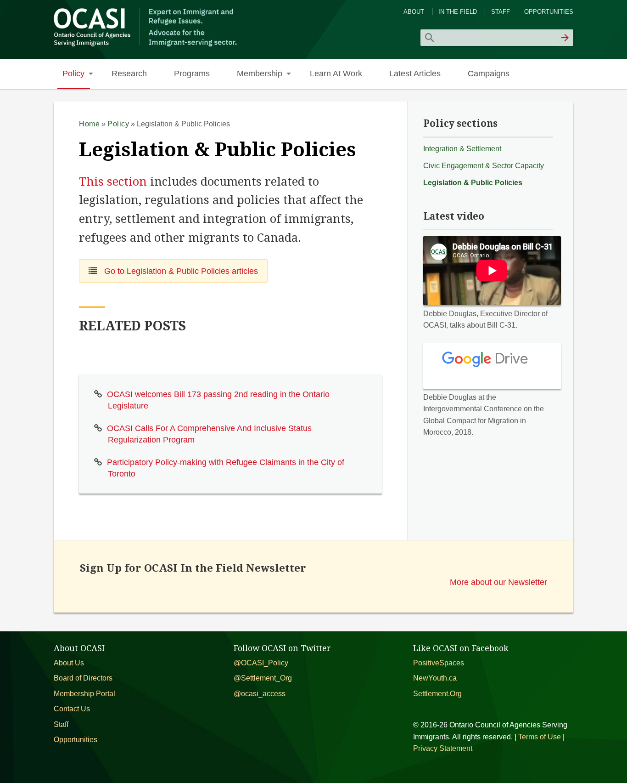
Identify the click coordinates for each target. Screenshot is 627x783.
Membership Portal (84, 694)
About (413, 11)
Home (89, 124)
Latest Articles (415, 73)
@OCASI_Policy (261, 663)
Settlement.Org (437, 694)
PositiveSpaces (438, 663)
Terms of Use (539, 737)
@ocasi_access (260, 694)
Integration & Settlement (462, 149)
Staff (500, 11)
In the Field (457, 11)
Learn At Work (336, 73)
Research (129, 73)
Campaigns (488, 73)
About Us (69, 663)
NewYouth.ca (435, 678)
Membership (259, 73)
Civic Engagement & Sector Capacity (483, 166)
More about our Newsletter (498, 582)
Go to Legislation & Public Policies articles (180, 271)
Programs (192, 73)
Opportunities (548, 11)
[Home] (147, 45)
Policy (73, 73)
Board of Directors (83, 678)
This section (113, 181)
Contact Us (72, 709)
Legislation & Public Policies (472, 183)
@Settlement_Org (263, 678)
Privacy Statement (442, 748)
